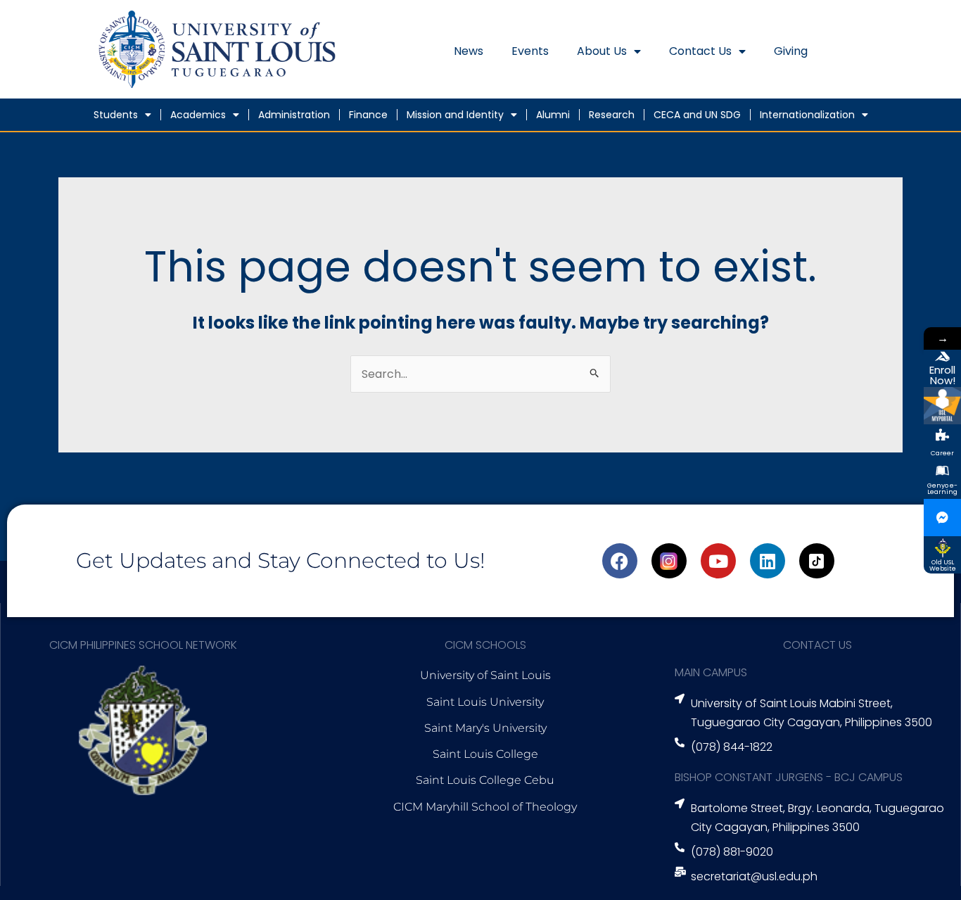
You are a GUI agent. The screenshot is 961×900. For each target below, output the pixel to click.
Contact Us (700, 51)
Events (530, 51)
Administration (294, 115)
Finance (368, 115)
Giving (791, 51)
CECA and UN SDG (697, 115)
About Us (602, 51)
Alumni (553, 115)
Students (116, 115)
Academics (198, 115)
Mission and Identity (455, 115)
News (468, 51)
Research (612, 115)
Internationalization (807, 115)
